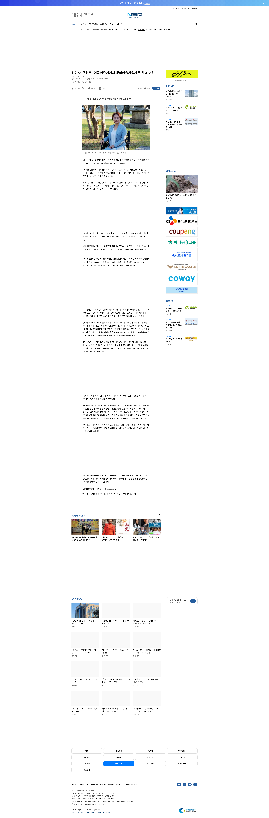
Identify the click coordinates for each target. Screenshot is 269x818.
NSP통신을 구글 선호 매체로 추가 (130, 3)
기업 (86, 751)
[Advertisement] (208, 93)
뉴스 (73, 23)
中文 (189, 8)
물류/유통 (87, 757)
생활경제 (182, 757)
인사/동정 (150, 763)
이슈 (111, 23)
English (178, 8)
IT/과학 (150, 751)
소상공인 (103, 23)
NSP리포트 (93, 23)
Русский (195, 8)
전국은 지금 (81, 23)
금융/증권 (118, 751)
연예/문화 (118, 763)
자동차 (118, 757)
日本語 (184, 8)
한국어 (173, 8)
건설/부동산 (182, 751)
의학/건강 (150, 757)
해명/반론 (87, 770)
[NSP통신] (134, 15)
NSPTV (119, 23)
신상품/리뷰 (182, 763)
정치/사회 (87, 763)
